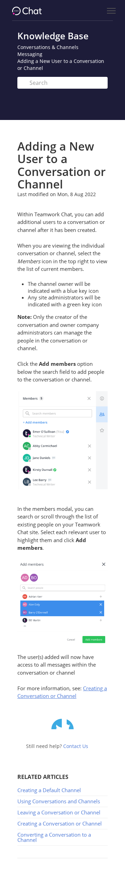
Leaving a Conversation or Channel (58, 812)
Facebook (72, 724)
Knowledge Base (53, 36)
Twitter (56, 724)
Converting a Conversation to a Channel (54, 837)
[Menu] (111, 11)
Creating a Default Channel (49, 790)
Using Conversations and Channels (58, 801)
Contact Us (75, 746)
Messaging (29, 54)
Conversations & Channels (47, 47)
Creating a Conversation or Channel (59, 823)
